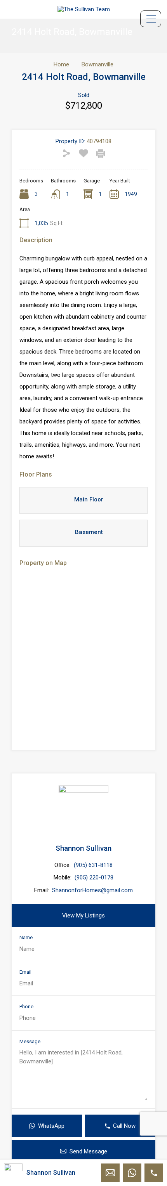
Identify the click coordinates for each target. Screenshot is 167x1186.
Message (29, 1041)
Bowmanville (97, 64)
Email (25, 972)
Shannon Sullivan (83, 848)
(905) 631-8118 (93, 865)
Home (61, 64)
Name (26, 937)
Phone (26, 1006)
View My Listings (83, 915)
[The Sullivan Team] (83, 9)
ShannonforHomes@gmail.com (92, 890)
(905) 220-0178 (94, 877)
